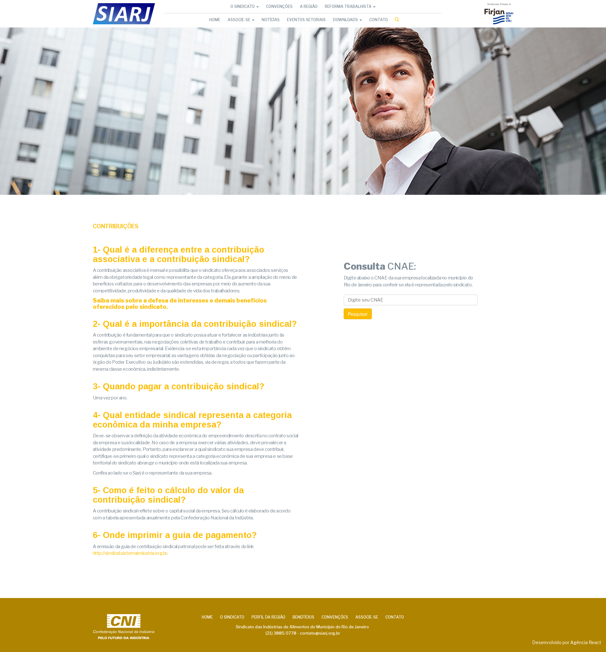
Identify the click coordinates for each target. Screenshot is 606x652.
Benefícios (303, 617)
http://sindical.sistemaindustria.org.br (130, 553)
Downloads (346, 19)
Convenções (279, 6)
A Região (309, 6)
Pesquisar (358, 314)
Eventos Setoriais (306, 19)
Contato (378, 19)
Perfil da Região (268, 617)
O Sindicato (243, 6)
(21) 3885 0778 (280, 633)
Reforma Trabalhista (348, 6)
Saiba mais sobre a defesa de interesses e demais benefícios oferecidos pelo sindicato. (180, 303)
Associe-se (239, 19)
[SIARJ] (124, 13)
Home (214, 19)
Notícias (271, 19)
